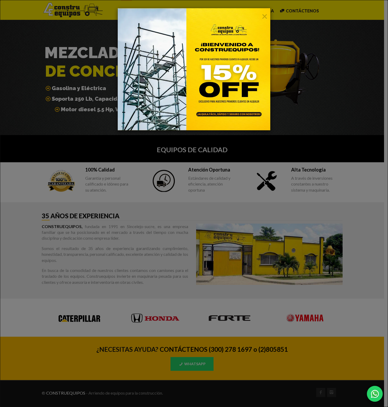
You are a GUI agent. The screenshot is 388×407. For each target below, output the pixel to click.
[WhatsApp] (375, 394)
